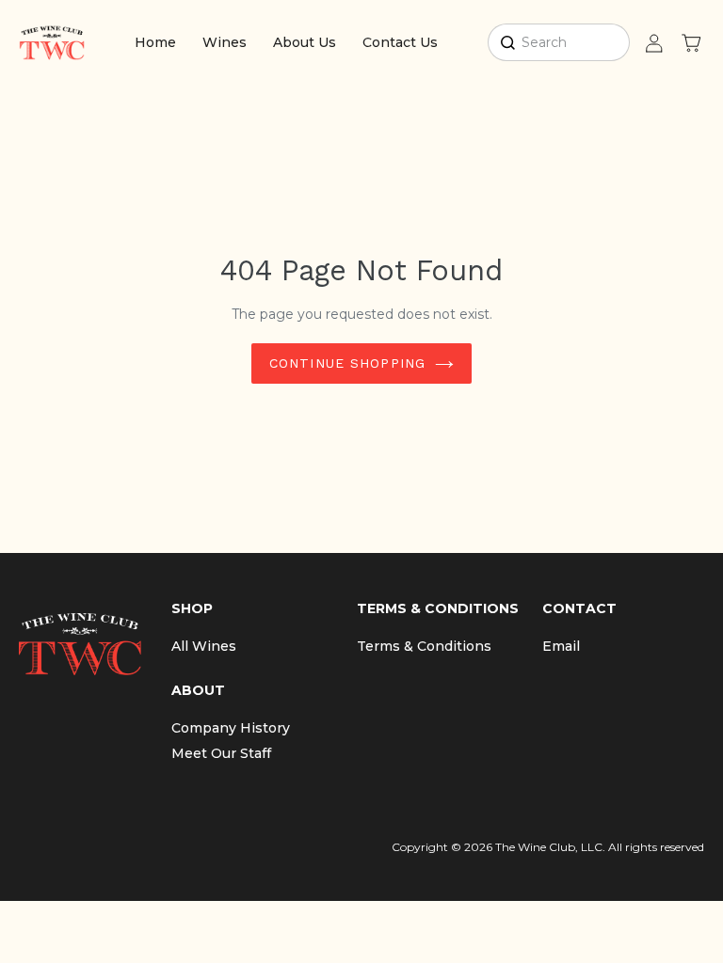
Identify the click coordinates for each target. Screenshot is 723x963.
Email (561, 646)
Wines (224, 42)
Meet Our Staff (221, 753)
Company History (230, 727)
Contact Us (400, 42)
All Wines (203, 646)
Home (155, 42)
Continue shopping (347, 363)
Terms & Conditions (424, 646)
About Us (304, 42)
